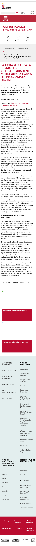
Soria (4, 495)
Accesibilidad (6, 528)
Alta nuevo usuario (26, 508)
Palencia (5, 482)
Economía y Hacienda (24, 391)
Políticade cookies (30, 522)
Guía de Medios (25, 503)
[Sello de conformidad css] (5, 541)
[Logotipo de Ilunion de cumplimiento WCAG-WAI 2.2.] (28, 542)
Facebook (23, 470)
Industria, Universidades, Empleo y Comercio (26, 398)
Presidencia (24, 386)
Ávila (4, 470)
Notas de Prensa (9, 371)
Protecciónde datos (18, 522)
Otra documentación (9, 391)
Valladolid (5, 499)
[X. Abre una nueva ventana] (8, 38)
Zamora (5, 504)
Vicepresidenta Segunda (25, 380)
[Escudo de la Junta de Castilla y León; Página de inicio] (6, 9)
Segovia (4, 491)
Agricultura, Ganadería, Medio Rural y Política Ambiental (26, 432)
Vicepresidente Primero (25, 374)
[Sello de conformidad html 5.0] (16, 541)
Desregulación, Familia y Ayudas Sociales (25, 406)
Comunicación (9, 48)
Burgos (4, 474)
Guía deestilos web (30, 529)
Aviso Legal (6, 521)
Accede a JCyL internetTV (25, 492)
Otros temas (32, 12)
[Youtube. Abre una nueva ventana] (28, 38)
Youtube (23, 475)
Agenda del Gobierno (7, 363)
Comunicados (8, 385)
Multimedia (7, 398)
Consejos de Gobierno (7, 377)
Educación (23, 446)
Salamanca (5, 487)
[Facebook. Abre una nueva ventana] (18, 38)
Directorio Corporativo (24, 498)
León (4, 478)
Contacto (19, 528)
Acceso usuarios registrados (25, 486)
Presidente (24, 369)
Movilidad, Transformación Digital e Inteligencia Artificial (25, 421)
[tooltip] (22, 12)
